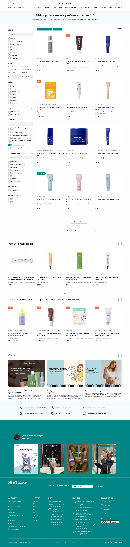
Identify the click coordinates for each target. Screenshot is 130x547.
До (22, 76)
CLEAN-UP (102, 275)
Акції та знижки (37, 518)
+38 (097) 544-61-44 (81, 522)
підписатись (99, 486)
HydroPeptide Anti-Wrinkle (54, 150)
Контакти (11, 523)
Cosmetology (107, 513)
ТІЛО (28, 7)
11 (90, 230)
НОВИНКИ (48, 7)
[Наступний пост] (112, 458)
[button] (44, 29)
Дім (34, 509)
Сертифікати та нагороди (16, 515)
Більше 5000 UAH (26, 72)
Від (9, 76)
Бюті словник (12, 520)
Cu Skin (10, 275)
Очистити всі (57, 29)
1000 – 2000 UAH (26, 66)
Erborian (68, 104)
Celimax (39, 104)
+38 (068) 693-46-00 (56, 519)
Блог (9, 518)
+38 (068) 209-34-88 (81, 528)
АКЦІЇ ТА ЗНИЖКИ (70, 7)
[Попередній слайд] (116, 243)
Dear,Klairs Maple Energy (52, 330)
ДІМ (34, 7)
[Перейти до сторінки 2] (65, 293)
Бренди (35, 520)
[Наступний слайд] (120, 243)
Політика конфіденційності (16, 529)
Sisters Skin (106, 505)
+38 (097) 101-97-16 (81, 517)
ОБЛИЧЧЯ (21, 7)
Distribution (106, 509)
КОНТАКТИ (118, 7)
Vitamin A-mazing (22, 330)
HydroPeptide (99, 58)
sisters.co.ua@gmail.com (57, 501)
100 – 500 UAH (12, 69)
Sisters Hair (106, 501)
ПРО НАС (103, 7)
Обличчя (35, 504)
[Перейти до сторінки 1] (64, 293)
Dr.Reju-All (69, 58)
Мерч (34, 512)
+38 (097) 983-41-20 (56, 517)
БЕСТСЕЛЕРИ (58, 7)
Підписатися (26, 439)
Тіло (34, 506)
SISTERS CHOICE (84, 7)
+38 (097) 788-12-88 (56, 514)
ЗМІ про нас (11, 512)
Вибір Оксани (41, 173)
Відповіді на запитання (15, 506)
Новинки (35, 515)
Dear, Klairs (40, 330)
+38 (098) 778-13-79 (81, 505)
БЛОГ (110, 7)
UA (9, 3)
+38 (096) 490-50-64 (56, 525)
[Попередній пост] (17, 458)
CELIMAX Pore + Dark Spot (49, 104)
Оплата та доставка (14, 501)
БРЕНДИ (94, 7)
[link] (120, 3)
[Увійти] (116, 3)
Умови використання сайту (16, 526)
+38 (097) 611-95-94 (81, 510)
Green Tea (78, 275)
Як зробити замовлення (15, 504)
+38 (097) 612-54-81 (56, 511)
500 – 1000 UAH (12, 72)
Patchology (69, 330)
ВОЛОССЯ (11, 7)
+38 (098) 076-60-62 (81, 534)
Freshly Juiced (106, 330)
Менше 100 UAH (12, 66)
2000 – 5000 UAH (26, 69)
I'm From (39, 58)
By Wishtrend (70, 275)
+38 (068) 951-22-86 (56, 522)
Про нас (10, 509)
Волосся (35, 501)
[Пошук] (13, 3)
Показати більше (79, 222)
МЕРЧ (40, 7)
